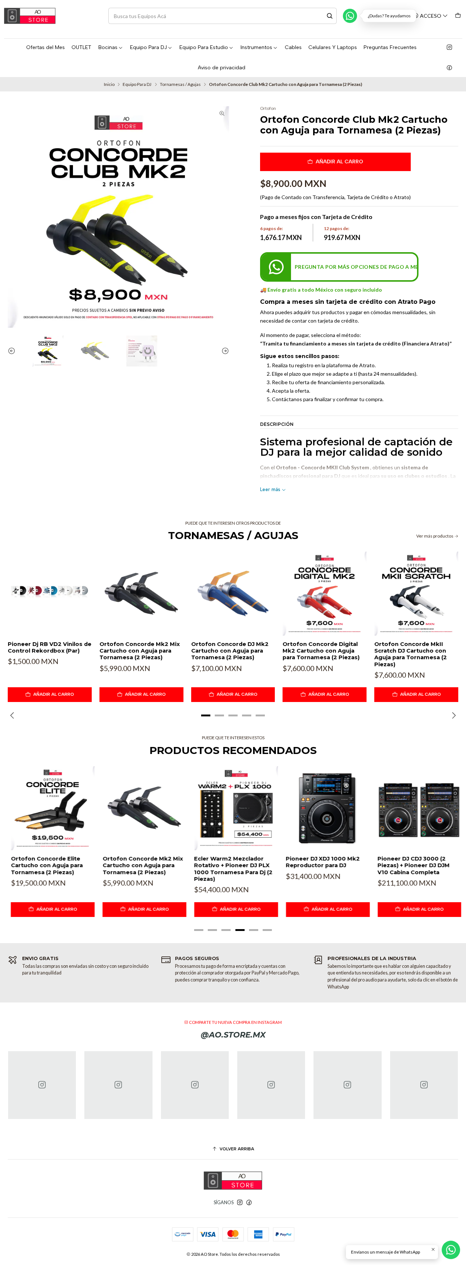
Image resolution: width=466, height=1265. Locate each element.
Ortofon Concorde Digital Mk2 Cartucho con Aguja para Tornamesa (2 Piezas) (321, 651)
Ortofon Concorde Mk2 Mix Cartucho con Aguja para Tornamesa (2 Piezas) (139, 651)
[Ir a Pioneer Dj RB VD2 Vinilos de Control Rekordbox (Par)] (50, 594)
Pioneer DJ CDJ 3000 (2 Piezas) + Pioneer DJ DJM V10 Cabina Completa (410, 865)
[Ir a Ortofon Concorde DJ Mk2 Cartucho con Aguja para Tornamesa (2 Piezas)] (233, 594)
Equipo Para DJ (137, 84)
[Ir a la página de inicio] (30, 16)
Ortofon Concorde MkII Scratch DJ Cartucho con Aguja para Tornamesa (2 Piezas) (410, 654)
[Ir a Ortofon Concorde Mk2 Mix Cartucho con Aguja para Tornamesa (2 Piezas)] (141, 594)
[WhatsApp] (350, 16)
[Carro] (457, 16)
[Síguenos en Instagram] (449, 47)
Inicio (109, 84)
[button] (205, 715)
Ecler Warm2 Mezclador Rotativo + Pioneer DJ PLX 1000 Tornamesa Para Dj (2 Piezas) (230, 868)
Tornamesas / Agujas (180, 84)
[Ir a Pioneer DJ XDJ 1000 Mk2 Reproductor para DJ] (325, 808)
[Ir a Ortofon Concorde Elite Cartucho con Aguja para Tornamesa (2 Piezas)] (50, 808)
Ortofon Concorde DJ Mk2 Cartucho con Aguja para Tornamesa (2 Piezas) (230, 651)
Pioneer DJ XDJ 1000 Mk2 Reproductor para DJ (320, 862)
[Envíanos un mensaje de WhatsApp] (451, 1250)
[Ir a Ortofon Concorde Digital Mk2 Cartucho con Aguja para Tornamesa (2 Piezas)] (325, 594)
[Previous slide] (13, 351)
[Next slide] (223, 351)
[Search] (329, 16)
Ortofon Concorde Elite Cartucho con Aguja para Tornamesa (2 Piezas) (44, 865)
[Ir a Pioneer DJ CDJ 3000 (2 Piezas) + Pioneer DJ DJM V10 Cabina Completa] (416, 808)
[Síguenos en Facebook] (449, 68)
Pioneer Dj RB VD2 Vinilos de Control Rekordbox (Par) (49, 647)
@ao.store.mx (233, 1034)
